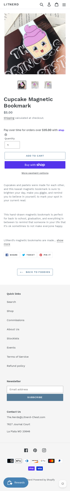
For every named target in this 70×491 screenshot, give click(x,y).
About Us (13, 329)
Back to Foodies (37, 272)
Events (11, 347)
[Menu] (64, 4)
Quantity (10, 138)
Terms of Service (18, 356)
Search (11, 301)
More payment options (35, 173)
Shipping (9, 117)
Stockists (13, 338)
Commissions (15, 320)
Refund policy (16, 365)
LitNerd (11, 4)
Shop (10, 311)
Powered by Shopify (44, 479)
